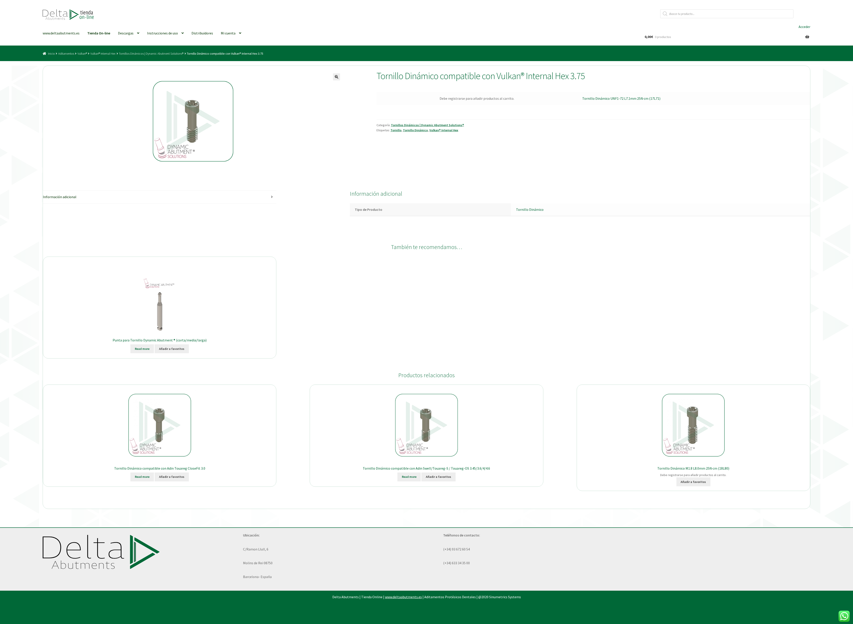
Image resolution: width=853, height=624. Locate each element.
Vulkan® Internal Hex (103, 54)
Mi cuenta (228, 33)
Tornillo (396, 130)
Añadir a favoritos (171, 349)
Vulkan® (82, 54)
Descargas (126, 33)
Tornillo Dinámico (415, 130)
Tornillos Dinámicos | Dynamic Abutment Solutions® (151, 54)
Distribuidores (202, 33)
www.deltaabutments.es (61, 33)
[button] (336, 76)
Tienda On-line (98, 33)
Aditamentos (66, 54)
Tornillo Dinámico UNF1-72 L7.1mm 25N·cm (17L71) (621, 98)
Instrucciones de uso (162, 33)
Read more (142, 349)
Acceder (804, 26)
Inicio (51, 54)
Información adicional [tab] (59, 197)
